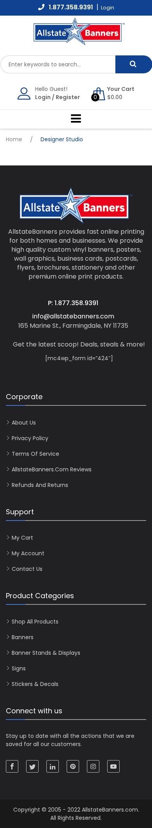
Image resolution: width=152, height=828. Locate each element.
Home (14, 139)
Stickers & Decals (35, 684)
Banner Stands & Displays (46, 653)
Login (43, 97)
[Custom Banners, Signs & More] (88, 41)
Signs (19, 668)
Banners (23, 637)
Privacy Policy (30, 438)
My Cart (22, 538)
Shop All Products (35, 621)
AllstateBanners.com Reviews (52, 469)
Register (68, 97)
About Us (24, 422)
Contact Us (27, 569)
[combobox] (57, 64)
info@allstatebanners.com (73, 316)
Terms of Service (35, 454)
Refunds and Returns (40, 485)
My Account (28, 553)
